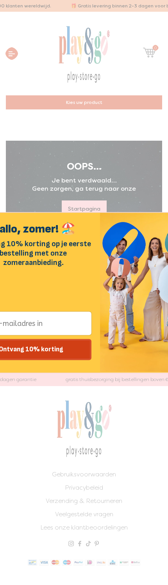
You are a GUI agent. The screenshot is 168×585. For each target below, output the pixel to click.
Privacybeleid (84, 487)
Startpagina (84, 208)
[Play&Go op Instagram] (71, 544)
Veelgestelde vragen (84, 514)
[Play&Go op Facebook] (79, 544)
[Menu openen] (12, 53)
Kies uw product (84, 102)
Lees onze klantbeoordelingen (84, 527)
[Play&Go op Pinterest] (97, 544)
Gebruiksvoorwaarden (84, 474)
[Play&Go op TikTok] (88, 544)
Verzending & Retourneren (84, 500)
